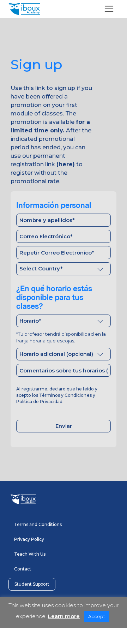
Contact (22, 569)
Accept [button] (96, 616)
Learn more (64, 616)
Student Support (31, 584)
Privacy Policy (29, 539)
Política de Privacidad (39, 401)
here (66, 164)
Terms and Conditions (38, 524)
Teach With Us (30, 554)
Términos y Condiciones (65, 395)
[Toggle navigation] (109, 9)
